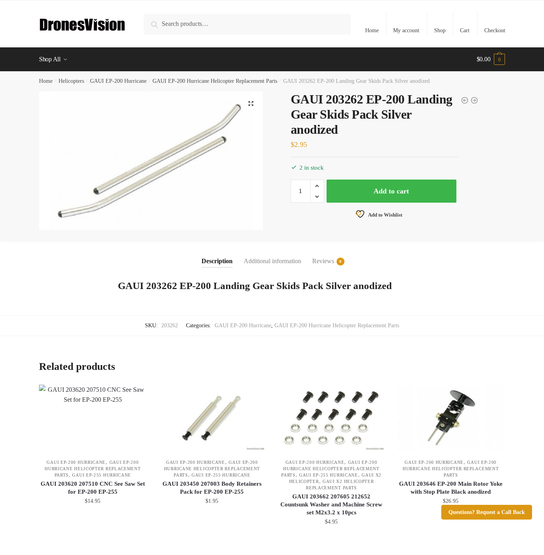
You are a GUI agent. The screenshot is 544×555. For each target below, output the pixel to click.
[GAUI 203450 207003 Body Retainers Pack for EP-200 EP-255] (212, 418)
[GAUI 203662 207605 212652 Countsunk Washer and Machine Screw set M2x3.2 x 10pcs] (331, 418)
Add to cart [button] (93, 539)
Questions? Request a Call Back (486, 512)
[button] (251, 103)
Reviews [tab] (323, 261)
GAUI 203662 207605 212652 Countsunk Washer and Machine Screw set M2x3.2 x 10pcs (331, 504)
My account (406, 30)
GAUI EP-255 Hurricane (101, 475)
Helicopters (71, 81)
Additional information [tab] (272, 261)
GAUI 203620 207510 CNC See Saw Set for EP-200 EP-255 (93, 488)
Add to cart (391, 191)
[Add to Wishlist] (137, 395)
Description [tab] (217, 261)
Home (372, 30)
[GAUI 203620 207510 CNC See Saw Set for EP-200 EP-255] (93, 418)
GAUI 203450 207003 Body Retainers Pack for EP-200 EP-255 (212, 488)
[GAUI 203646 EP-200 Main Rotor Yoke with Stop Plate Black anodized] (451, 418)
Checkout (494, 30)
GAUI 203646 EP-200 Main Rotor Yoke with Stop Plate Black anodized (451, 488)
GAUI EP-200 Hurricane (118, 81)
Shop (440, 30)
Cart (465, 30)
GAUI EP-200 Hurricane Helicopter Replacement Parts (215, 81)
